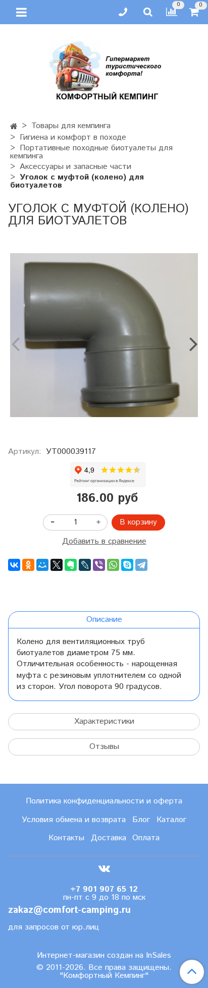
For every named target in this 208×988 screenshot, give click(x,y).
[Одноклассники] (28, 565)
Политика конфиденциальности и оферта (104, 801)
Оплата (146, 838)
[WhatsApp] (113, 565)
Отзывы (104, 746)
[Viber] (99, 565)
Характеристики (104, 721)
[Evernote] (71, 565)
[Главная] (14, 127)
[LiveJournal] (85, 565)
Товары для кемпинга (71, 126)
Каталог (171, 820)
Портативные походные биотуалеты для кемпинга (91, 152)
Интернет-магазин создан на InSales (104, 956)
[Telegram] (141, 565)
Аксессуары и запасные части (75, 166)
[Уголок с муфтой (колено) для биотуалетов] (104, 335)
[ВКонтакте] (14, 565)
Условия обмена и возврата (74, 820)
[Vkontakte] (104, 868)
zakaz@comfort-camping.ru (69, 910)
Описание (104, 619)
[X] (56, 565)
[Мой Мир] (42, 565)
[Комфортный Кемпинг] (104, 68)
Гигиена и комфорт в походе (73, 137)
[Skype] (127, 565)
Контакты (66, 838)
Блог (141, 820)
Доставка (108, 838)
